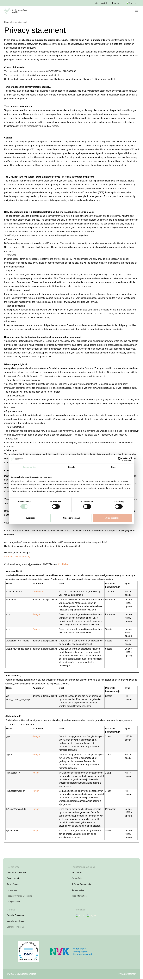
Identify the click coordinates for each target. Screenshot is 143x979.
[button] (136, 10)
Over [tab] (113, 467)
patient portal (100, 3)
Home (6, 22)
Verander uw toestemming (17, 556)
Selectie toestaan (71, 518)
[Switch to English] (91, 916)
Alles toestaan (112, 518)
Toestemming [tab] (29, 467)
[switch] (56, 506)
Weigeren (30, 518)
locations (116, 3)
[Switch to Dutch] (79, 916)
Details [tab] (71, 467)
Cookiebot (63, 564)
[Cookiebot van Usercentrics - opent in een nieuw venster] (120, 459)
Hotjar (36, 773)
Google (36, 614)
